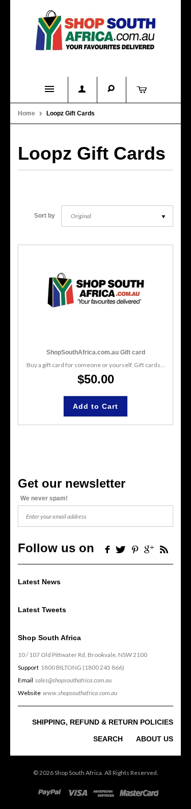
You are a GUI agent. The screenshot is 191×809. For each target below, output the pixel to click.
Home (26, 113)
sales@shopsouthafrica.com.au (73, 680)
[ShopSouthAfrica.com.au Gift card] (96, 290)
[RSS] (164, 549)
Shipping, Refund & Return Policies (102, 722)
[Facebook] (106, 549)
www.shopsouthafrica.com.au (80, 693)
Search (108, 739)
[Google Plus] (149, 549)
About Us (154, 739)
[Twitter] (121, 549)
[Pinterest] (135, 549)
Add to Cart (95, 406)
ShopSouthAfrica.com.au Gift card (95, 352)
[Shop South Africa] (95, 28)
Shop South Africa (78, 772)
